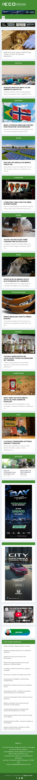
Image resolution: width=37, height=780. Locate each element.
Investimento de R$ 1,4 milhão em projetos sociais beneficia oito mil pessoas (17, 692)
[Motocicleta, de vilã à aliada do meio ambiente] (26, 464)
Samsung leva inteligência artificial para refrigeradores (16, 679)
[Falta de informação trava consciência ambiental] (10, 464)
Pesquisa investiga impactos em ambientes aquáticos (17, 88)
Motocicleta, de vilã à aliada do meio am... (25, 472)
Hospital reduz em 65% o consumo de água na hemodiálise (18, 722)
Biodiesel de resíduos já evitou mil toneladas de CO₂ (18, 686)
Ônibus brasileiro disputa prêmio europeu (18, 318)
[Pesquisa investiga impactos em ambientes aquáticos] (18, 75)
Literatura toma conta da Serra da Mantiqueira (17, 203)
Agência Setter (27, 775)
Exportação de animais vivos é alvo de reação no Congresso (16, 280)
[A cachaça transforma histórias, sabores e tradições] (18, 428)
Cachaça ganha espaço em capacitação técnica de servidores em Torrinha (18, 358)
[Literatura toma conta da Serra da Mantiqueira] (18, 189)
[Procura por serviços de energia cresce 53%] (18, 150)
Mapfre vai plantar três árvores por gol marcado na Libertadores (16, 704)
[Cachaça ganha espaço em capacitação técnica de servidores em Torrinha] (18, 344)
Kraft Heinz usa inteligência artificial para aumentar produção (16, 400)
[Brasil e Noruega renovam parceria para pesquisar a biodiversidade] (18, 112)
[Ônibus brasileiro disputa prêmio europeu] (18, 304)
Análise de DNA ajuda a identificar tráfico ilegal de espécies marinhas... (17, 54)
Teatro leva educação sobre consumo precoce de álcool (16, 241)
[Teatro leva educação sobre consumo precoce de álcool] (18, 227)
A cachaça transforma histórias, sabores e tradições (18, 442)
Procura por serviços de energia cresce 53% (17, 163)
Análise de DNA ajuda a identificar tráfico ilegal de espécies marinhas (17, 728)
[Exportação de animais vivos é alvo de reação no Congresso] (18, 267)
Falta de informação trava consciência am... (10, 472)
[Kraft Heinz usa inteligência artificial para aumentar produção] (18, 385)
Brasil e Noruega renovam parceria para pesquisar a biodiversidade (18, 126)
